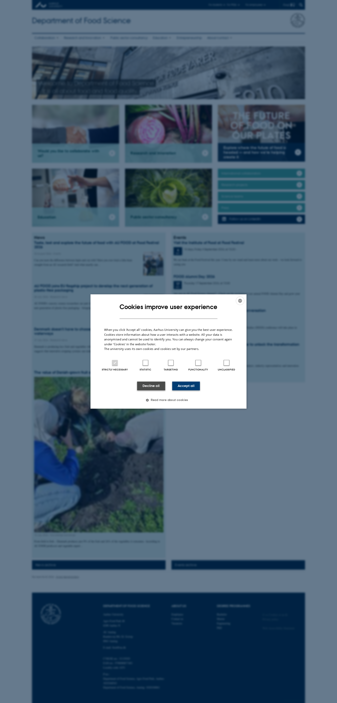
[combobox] (240, 301)
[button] (168, 400)
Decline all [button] (151, 386)
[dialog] (168, 351)
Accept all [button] (186, 386)
